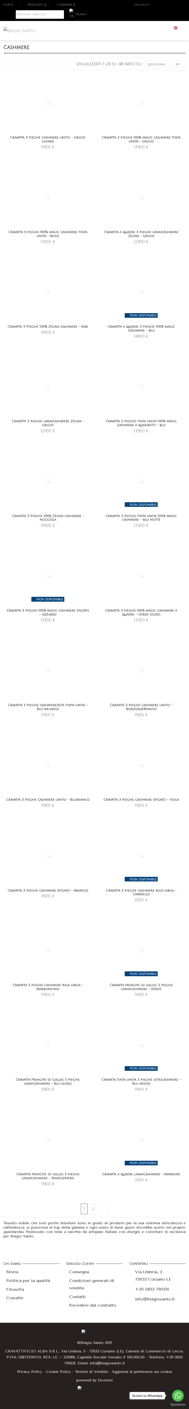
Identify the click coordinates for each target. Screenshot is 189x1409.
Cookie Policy (58, 1371)
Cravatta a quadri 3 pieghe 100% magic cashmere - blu (141, 328)
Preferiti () (36, 4)
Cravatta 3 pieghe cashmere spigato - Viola (141, 799)
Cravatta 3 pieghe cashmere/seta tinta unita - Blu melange (48, 707)
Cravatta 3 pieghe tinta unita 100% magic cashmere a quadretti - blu (141, 423)
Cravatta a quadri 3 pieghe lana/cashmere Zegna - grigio (141, 234)
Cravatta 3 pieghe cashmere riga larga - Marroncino (48, 987)
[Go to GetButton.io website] (178, 1404)
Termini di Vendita (91, 1371)
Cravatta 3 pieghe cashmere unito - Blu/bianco (48, 799)
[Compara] (89, 88)
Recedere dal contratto (92, 1305)
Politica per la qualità (28, 1280)
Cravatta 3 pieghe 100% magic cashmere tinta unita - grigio (141, 139)
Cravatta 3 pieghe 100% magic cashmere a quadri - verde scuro (141, 612)
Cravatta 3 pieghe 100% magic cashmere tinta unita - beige (48, 234)
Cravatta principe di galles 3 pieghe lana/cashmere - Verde (141, 987)
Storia (12, 1271)
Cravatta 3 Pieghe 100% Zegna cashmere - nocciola (48, 518)
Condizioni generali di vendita (91, 1284)
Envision (105, 1380)
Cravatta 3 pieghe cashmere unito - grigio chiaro (48, 139)
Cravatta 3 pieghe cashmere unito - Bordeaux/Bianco (141, 707)
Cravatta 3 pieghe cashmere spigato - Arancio (48, 890)
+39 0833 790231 (152, 1289)
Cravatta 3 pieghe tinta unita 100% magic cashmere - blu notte (141, 518)
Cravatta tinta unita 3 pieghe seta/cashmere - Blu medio (141, 1081)
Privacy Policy (29, 1371)
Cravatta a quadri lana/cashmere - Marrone (141, 1174)
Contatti (77, 1296)
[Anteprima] (89, 96)
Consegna (79, 1271)
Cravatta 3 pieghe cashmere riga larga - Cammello (141, 892)
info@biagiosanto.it (155, 1299)
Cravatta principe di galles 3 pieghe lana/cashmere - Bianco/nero (48, 1176)
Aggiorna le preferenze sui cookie (142, 1371)
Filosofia (15, 1289)
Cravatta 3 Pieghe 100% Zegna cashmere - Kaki (48, 326)
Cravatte (15, 1297)
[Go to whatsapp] (178, 1395)
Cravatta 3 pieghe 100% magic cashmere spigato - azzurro (48, 612)
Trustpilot (142, 4)
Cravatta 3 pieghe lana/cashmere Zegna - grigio (48, 423)
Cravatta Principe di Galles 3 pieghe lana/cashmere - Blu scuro (48, 1081)
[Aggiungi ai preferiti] (89, 80)
